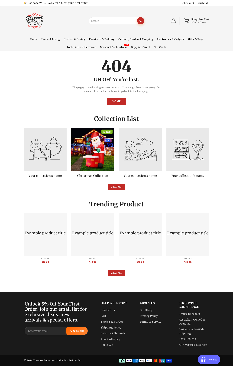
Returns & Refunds (113, 333)
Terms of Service (150, 321)
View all (116, 187)
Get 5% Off (77, 330)
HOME (116, 101)
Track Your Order (112, 321)
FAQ (103, 316)
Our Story (146, 310)
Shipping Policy (111, 327)
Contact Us (108, 310)
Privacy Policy (149, 316)
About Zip (107, 344)
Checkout (188, 3)
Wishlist (202, 3)
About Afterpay (110, 339)
